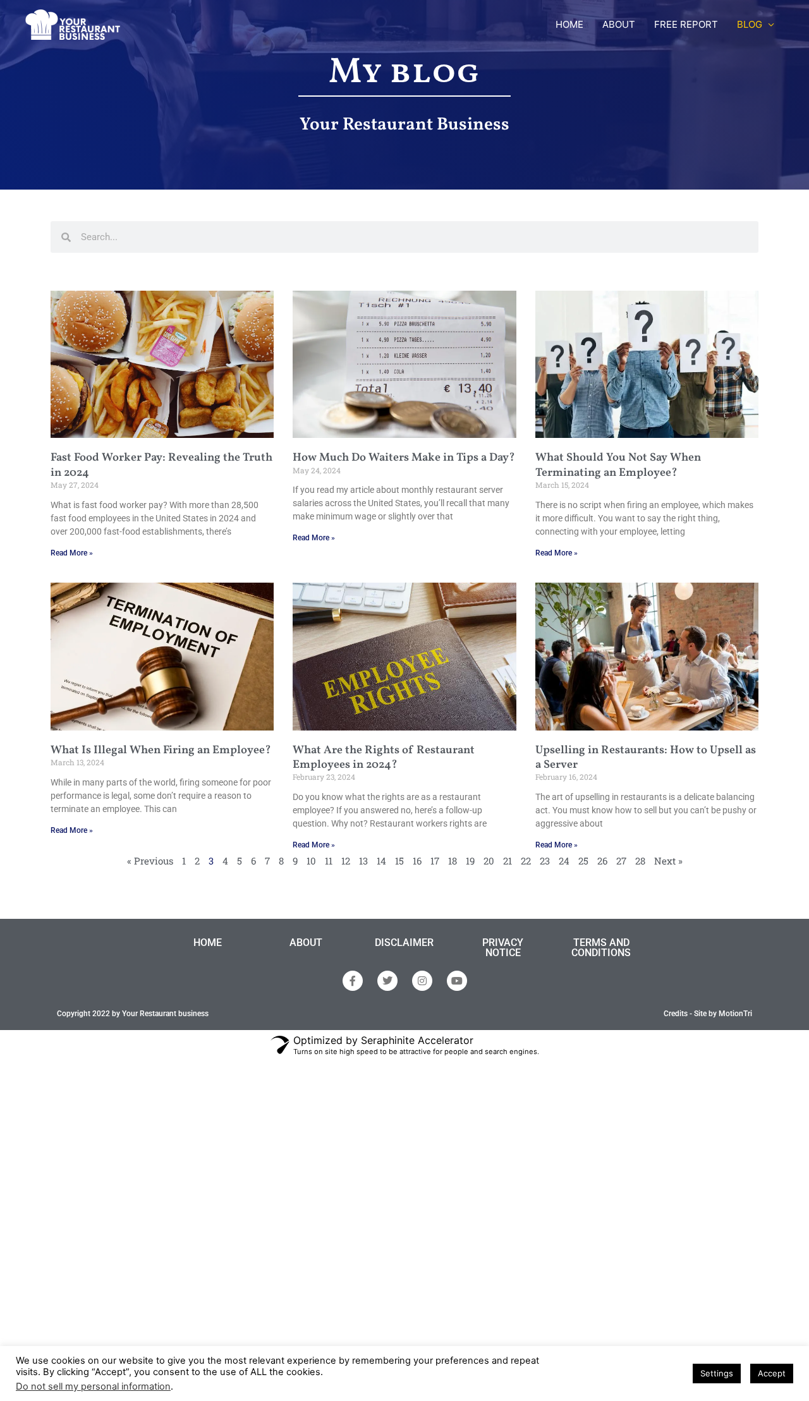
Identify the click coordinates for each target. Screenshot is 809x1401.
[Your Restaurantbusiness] (72, 24)
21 (507, 860)
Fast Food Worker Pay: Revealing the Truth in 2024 (161, 465)
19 (470, 860)
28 (640, 860)
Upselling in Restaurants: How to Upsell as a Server (645, 758)
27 (621, 860)
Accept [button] (772, 1373)
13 (363, 860)
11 (328, 860)
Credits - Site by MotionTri (708, 1013)
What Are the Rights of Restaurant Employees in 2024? (384, 758)
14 (381, 860)
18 (452, 860)
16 (417, 860)
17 (434, 860)
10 (311, 860)
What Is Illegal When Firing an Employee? (161, 750)
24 (564, 860)
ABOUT (618, 24)
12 (345, 860)
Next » (668, 860)
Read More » (72, 553)
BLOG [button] (749, 24)
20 (489, 860)
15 (399, 860)
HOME (569, 24)
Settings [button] (716, 1373)
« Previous (150, 860)
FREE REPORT (686, 24)
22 (526, 860)
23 (545, 860)
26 (602, 860)
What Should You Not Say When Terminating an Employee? (618, 465)
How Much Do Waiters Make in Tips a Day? (404, 458)
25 (583, 860)
